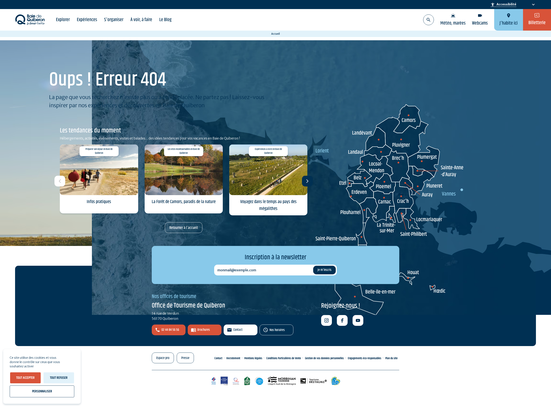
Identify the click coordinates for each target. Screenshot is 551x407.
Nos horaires (277, 330)
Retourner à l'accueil (183, 228)
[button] (307, 181)
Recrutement (233, 358)
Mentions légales (253, 358)
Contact (238, 329)
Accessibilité (503, 4)
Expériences (87, 19)
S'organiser (113, 19)
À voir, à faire (141, 19)
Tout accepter (25, 378)
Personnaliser (42, 391)
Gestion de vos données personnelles (324, 358)
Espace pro (162, 358)
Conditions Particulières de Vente (283, 358)
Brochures (203, 329)
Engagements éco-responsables (364, 358)
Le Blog (165, 19)
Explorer (63, 19)
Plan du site (391, 358)
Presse (185, 358)
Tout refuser (59, 378)
